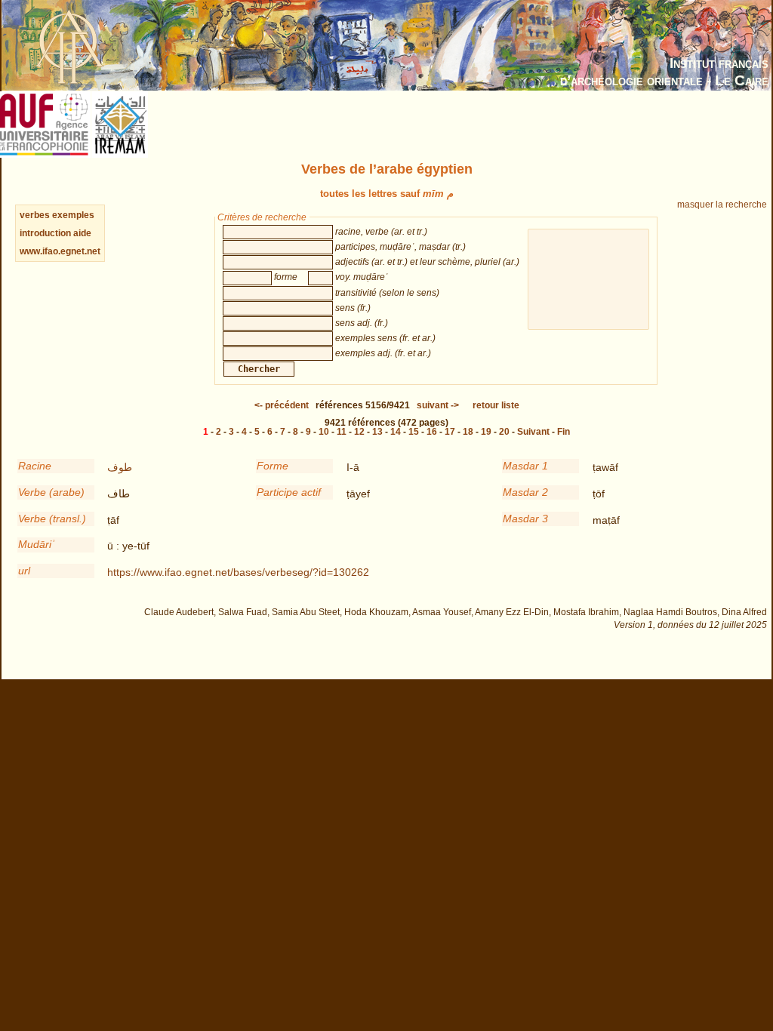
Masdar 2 (525, 492)
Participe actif (289, 492)
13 (377, 431)
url (24, 571)
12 (359, 431)
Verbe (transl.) (52, 518)
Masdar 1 (525, 466)
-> (438, 405)
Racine (34, 466)
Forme (272, 466)
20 (504, 431)
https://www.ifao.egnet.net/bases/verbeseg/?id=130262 (238, 572)
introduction (46, 233)
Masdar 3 (525, 518)
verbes (35, 215)
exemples (73, 215)
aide (82, 233)
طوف (119, 467)
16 (432, 431)
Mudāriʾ (36, 544)
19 (486, 431)
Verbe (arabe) (51, 492)
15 (413, 431)
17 (450, 431)
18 (468, 431)
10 (324, 431)
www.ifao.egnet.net (60, 251)
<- (281, 405)
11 (341, 431)
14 (395, 431)
